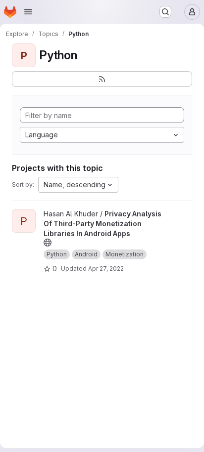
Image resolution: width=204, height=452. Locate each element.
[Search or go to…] (165, 12)
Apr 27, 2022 (106, 268)
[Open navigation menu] (28, 12)
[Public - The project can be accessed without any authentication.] (47, 243)
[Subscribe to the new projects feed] (102, 79)
